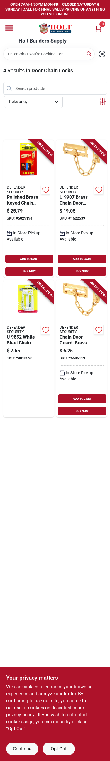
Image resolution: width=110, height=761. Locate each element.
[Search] (89, 53)
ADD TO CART (29, 258)
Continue (22, 749)
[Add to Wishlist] (45, 189)
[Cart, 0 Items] (98, 28)
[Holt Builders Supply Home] (55, 28)
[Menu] (9, 28)
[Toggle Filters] (102, 101)
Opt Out (59, 749)
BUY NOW (29, 271)
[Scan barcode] (102, 54)
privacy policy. (20, 715)
